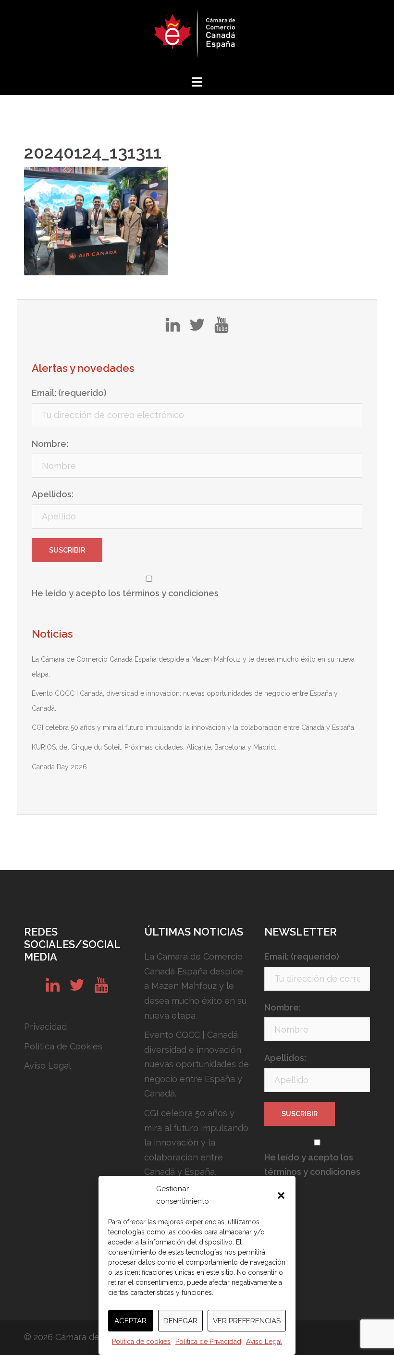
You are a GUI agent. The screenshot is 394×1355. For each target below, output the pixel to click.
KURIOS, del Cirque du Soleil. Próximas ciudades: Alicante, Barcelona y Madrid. (154, 747)
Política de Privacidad (208, 1341)
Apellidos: (53, 494)
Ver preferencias (247, 1321)
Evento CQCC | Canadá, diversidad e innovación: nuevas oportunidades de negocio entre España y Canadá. (196, 1064)
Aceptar (130, 1321)
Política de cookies (141, 1341)
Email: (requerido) (69, 393)
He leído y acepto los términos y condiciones (125, 593)
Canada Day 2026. (60, 767)
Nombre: (50, 444)
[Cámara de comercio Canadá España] (197, 36)
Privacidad (45, 1027)
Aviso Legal (264, 1341)
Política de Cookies (63, 1046)
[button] (281, 1195)
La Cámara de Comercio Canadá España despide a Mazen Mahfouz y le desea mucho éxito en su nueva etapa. (195, 985)
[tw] (197, 328)
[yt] (221, 328)
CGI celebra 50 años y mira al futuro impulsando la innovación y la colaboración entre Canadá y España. (194, 727)
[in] (173, 328)
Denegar (180, 1321)
